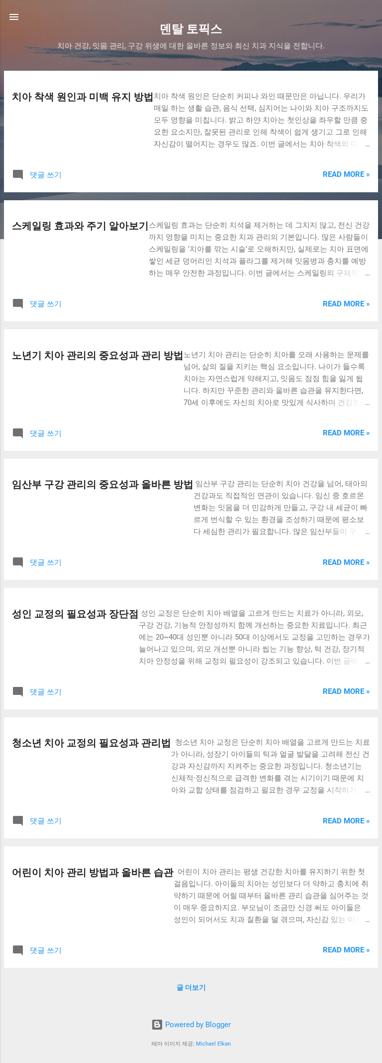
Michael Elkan (213, 1044)
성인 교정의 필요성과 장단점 (75, 614)
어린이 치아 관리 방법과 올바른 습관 (93, 872)
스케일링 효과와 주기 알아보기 (80, 226)
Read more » (346, 174)
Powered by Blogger (197, 1024)
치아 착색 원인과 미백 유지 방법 (83, 97)
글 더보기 (191, 987)
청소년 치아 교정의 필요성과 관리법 (91, 743)
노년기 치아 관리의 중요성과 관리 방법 (98, 355)
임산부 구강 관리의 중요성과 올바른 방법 (102, 484)
